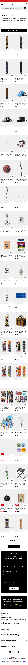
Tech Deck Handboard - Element (5, 357)
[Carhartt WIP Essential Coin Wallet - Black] (7, 498)
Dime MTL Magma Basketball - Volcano (6, 180)
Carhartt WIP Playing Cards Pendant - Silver (21, 205)
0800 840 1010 (6, 618)
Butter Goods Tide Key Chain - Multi (6, 307)
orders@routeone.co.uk (10, 623)
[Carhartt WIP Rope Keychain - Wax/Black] (7, 194)
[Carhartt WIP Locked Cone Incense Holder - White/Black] (7, 270)
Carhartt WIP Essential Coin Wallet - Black (6, 509)
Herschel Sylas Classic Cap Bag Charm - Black (20, 129)
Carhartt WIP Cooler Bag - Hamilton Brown (20, 332)
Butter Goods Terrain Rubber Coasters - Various (21, 458)
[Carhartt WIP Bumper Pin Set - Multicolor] (7, 245)
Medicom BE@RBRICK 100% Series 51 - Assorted (6, 433)
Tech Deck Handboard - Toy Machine (20, 382)
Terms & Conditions (5, 656)
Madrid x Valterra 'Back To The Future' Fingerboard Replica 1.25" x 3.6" (6, 534)
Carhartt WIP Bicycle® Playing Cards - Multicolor (20, 155)
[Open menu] (2, 4)
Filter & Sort (13, 30)
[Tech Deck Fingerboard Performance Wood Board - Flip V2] (7, 321)
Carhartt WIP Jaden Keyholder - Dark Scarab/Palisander (19, 79)
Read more (17, 21)
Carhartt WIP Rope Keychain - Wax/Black (6, 205)
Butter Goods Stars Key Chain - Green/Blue (21, 281)
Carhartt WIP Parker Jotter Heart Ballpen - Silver (6, 155)
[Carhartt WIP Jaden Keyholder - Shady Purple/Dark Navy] (7, 67)
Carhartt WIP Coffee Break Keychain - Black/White (6, 231)
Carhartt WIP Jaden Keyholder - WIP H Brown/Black (4, 104)
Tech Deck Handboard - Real (6, 382)
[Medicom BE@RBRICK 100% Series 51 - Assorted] (7, 422)
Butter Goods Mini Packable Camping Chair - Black (21, 484)
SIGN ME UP (14, 588)
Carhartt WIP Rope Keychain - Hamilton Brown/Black (21, 180)
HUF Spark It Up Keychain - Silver (20, 433)
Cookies (13, 656)
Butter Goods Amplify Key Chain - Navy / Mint (6, 484)
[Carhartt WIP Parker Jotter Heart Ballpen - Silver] (7, 143)
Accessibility (12, 657)
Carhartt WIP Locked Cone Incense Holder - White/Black (6, 281)
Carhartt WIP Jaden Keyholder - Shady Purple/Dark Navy (4, 79)
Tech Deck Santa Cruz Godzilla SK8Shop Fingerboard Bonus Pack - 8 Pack (6, 408)
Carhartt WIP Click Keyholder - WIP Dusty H (6, 53)
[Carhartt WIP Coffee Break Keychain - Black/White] (7, 219)
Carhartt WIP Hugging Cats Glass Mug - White (21, 231)
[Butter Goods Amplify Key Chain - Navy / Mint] (7, 472)
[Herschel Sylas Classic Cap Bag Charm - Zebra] (7, 118)
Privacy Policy (21, 656)
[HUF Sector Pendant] (7, 447)
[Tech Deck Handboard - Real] (7, 371)
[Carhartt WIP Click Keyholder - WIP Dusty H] (7, 42)
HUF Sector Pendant (4, 457)
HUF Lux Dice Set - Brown (20, 533)
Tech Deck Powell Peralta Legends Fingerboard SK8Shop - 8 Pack (20, 408)
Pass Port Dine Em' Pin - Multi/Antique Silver (20, 509)
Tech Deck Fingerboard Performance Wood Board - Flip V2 (6, 332)
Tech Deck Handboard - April (21, 356)
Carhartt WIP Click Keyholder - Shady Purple (21, 53)
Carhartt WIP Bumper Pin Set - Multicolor (6, 256)
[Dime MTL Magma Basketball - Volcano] (7, 169)
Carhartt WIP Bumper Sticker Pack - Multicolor (20, 256)
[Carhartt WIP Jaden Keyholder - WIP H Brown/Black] (7, 93)
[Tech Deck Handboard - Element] (7, 346)
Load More (14, 546)
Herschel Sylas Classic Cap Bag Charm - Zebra (5, 129)
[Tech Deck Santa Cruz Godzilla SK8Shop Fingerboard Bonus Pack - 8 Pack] (7, 397)
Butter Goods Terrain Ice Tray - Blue (21, 307)
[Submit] (25, 8)
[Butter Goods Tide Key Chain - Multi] (7, 295)
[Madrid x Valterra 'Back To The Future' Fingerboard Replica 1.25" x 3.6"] (7, 523)
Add (12, 50)
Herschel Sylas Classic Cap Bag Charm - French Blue (20, 104)
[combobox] (14, 8)
